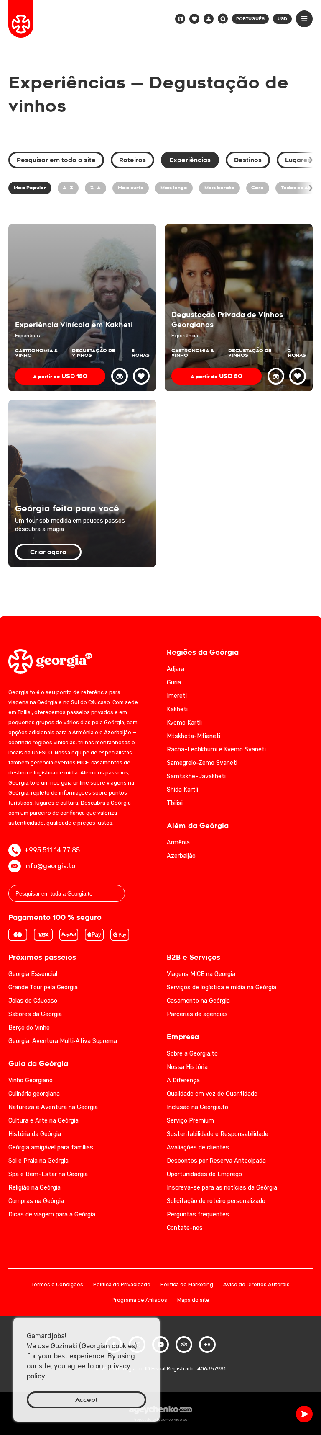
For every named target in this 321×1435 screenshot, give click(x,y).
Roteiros (132, 160)
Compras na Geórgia (36, 1201)
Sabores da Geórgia (35, 1014)
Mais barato (219, 188)
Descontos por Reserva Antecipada (216, 1160)
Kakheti (177, 709)
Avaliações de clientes (198, 1147)
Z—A (95, 188)
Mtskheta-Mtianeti (193, 736)
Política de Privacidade (121, 1285)
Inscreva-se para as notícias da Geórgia (222, 1187)
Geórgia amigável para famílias (50, 1147)
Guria (174, 682)
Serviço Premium (190, 1120)
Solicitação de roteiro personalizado (216, 1201)
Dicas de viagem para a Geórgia (51, 1214)
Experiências (190, 160)
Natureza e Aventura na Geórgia (53, 1107)
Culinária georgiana (34, 1093)
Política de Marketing (186, 1285)
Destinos (248, 160)
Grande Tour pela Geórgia (43, 987)
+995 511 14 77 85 (52, 850)
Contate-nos (185, 1227)
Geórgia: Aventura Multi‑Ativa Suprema (62, 1041)
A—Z (68, 188)
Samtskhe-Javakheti (196, 776)
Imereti (177, 695)
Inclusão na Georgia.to (197, 1107)
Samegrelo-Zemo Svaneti (202, 763)
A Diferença (183, 1080)
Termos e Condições (57, 1285)
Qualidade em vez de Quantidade (212, 1093)
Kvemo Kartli (184, 722)
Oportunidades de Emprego (204, 1174)
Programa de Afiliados (139, 1300)
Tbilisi (175, 803)
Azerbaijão (181, 855)
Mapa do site (193, 1300)
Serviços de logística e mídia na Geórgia (221, 987)
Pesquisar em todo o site (56, 160)
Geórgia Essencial (32, 974)
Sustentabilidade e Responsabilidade (217, 1134)
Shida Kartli (182, 789)
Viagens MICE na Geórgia (201, 974)
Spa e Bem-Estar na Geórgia (48, 1174)
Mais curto (131, 188)
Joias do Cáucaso (32, 1000)
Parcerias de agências (197, 1014)
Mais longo (173, 188)
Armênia (178, 842)
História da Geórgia (34, 1134)
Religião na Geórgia (34, 1187)
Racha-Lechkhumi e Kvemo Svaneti (216, 749)
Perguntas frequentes (198, 1214)
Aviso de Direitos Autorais (256, 1285)
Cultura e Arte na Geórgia (43, 1120)
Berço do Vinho (29, 1027)
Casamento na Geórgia (198, 1000)
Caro (257, 188)
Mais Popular (30, 188)
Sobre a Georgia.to (192, 1053)
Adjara (175, 669)
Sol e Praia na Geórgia (38, 1160)
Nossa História (187, 1067)
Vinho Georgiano (30, 1080)
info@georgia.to (49, 866)
